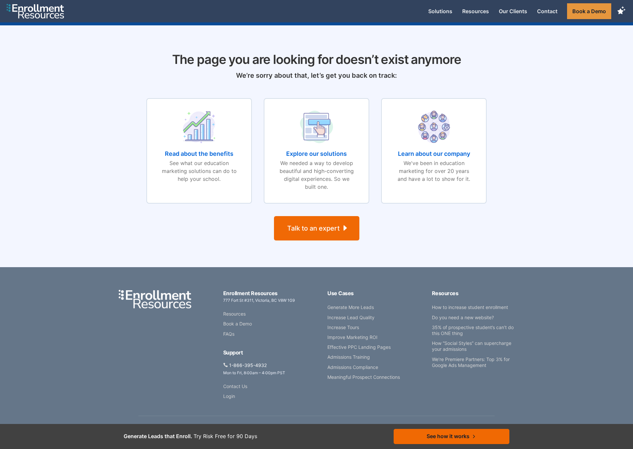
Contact (547, 11)
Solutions (440, 11)
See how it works (448, 436)
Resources (475, 11)
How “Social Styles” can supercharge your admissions (471, 346)
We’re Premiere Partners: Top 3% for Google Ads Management (471, 362)
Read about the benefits (199, 153)
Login (229, 396)
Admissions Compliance (352, 367)
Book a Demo (589, 11)
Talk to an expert (313, 228)
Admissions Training (348, 357)
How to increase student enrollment (470, 307)
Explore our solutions (316, 153)
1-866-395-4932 (248, 365)
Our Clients (513, 11)
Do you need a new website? (463, 317)
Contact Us (235, 386)
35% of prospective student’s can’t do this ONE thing (473, 330)
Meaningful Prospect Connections (363, 377)
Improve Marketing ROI (352, 337)
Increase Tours (343, 327)
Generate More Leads (350, 307)
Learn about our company (434, 153)
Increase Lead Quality (351, 317)
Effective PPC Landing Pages (359, 347)
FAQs (228, 334)
